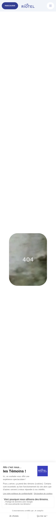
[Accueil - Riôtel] (28, 6)
